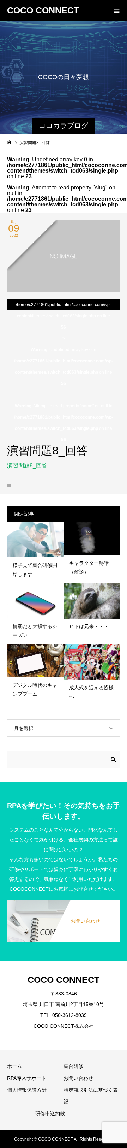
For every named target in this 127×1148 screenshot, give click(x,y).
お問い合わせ (78, 1078)
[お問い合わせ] (63, 904)
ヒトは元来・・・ (89, 626)
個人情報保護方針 (27, 1090)
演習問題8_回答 (27, 466)
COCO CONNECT (43, 10)
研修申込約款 (50, 1113)
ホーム (14, 1066)
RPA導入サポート (26, 1078)
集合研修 (73, 1066)
